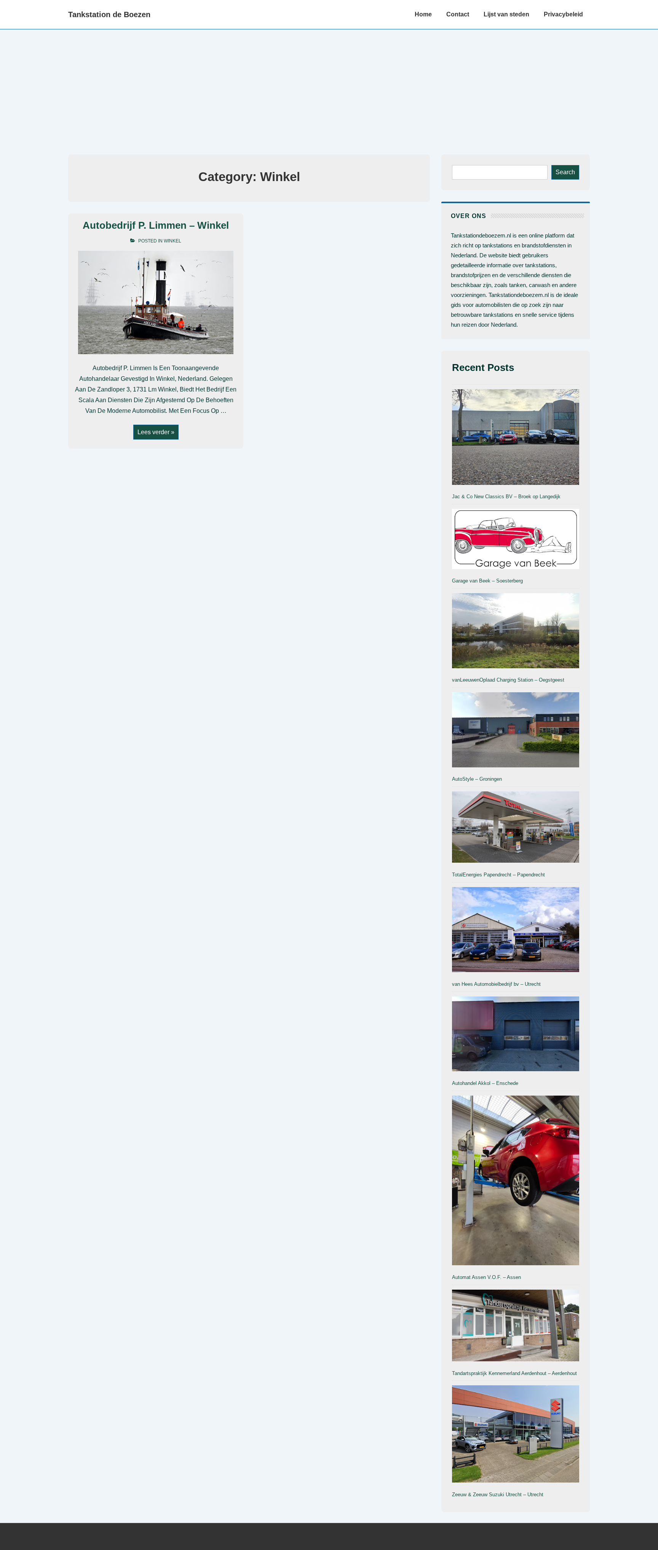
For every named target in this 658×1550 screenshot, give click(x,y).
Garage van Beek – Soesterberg (487, 581)
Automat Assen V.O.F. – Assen (486, 1277)
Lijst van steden (506, 14)
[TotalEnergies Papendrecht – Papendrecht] (515, 828)
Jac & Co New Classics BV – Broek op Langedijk (506, 496)
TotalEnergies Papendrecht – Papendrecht (498, 875)
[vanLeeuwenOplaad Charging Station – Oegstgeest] (515, 632)
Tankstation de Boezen (109, 14)
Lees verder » (155, 433)
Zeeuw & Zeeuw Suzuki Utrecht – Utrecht (497, 1494)
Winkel (172, 241)
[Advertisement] (329, 86)
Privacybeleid (563, 14)
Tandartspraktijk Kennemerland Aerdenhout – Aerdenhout (514, 1373)
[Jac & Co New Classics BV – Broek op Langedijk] (515, 438)
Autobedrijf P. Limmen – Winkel (156, 225)
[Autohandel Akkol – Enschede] (515, 1035)
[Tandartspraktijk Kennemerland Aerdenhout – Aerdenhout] (515, 1327)
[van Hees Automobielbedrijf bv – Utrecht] (515, 931)
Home (423, 14)
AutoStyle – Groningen (477, 779)
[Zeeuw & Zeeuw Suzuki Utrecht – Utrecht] (515, 1435)
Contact (457, 14)
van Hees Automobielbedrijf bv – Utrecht (496, 984)
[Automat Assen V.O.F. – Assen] (515, 1182)
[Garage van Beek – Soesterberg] (515, 540)
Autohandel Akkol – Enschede (485, 1083)
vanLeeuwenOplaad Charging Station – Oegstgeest (508, 680)
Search (565, 172)
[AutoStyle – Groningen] (515, 731)
